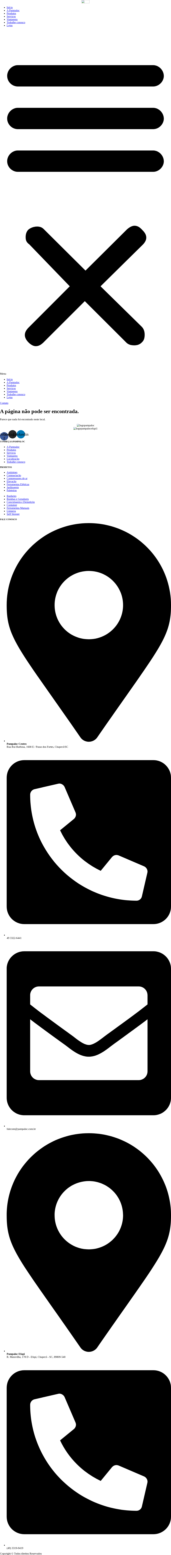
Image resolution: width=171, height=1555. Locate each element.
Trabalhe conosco (16, 22)
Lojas (10, 25)
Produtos (11, 13)
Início (10, 7)
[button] (85, 202)
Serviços (11, 16)
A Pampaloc (13, 10)
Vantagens (12, 19)
